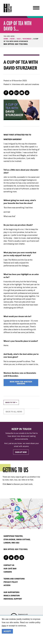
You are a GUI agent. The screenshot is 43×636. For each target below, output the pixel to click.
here (4, 625)
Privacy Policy (11, 582)
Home (6, 39)
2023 (19, 39)
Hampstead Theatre (8, 8)
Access (7, 585)
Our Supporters (11, 592)
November (27, 39)
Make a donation (12, 595)
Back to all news (14, 411)
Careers (8, 572)
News (12, 39)
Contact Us (9, 565)
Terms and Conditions (14, 578)
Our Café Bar (10, 568)
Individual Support (13, 599)
